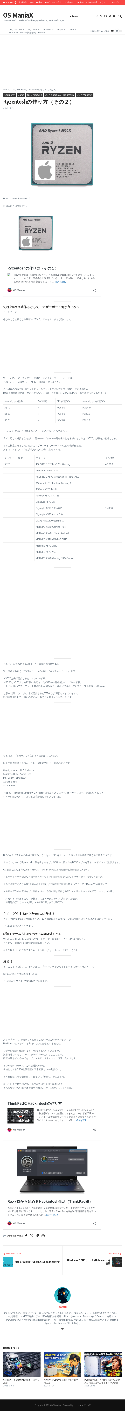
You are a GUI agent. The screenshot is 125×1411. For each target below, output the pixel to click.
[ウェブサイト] (62, 1329)
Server (12, 32)
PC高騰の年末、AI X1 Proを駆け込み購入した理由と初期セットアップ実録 (102, 1381)
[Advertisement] (62, 59)
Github (41, 32)
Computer (46, 29)
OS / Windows (19, 89)
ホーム (6, 89)
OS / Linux (32, 29)
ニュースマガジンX (82, 1405)
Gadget (59, 29)
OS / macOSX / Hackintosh (59, 95)
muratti (63, 1306)
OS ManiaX (18, 15)
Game (71, 29)
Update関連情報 (28, 32)
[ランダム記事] (112, 31)
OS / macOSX (15, 29)
